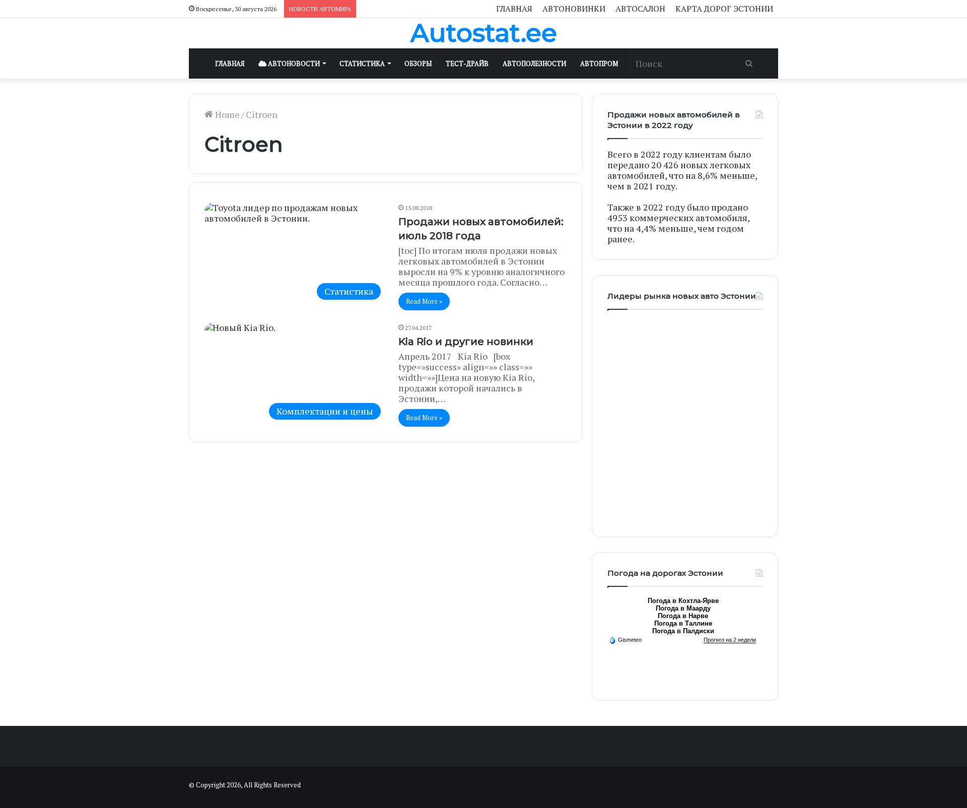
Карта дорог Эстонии (724, 8)
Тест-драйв (467, 63)
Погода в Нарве (683, 616)
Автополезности (534, 63)
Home (226, 114)
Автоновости (293, 63)
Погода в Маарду (683, 608)
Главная (514, 8)
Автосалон (640, 8)
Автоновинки (573, 8)
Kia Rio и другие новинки (465, 341)
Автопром (599, 63)
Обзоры (418, 63)
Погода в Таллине (683, 623)
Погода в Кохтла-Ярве (683, 600)
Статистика (362, 63)
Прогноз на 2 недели (730, 640)
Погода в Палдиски (683, 631)
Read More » (424, 301)
